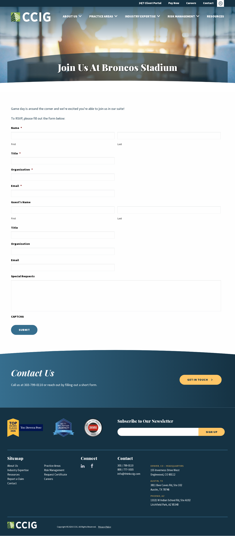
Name (16, 128)
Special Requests (23, 276)
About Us (12, 466)
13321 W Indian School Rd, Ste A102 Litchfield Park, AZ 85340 (170, 502)
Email (16, 186)
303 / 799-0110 (125, 465)
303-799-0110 (33, 385)
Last (120, 144)
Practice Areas (52, 466)
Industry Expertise (18, 470)
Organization (22, 169)
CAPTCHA (17, 317)
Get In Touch (197, 380)
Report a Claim (15, 479)
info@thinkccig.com (129, 474)
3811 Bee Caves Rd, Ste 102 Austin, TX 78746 (166, 487)
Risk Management (54, 470)
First (13, 144)
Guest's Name (20, 202)
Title (16, 153)
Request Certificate (55, 474)
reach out (53, 385)
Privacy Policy (104, 526)
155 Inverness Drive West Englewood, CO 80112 (165, 472)
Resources (13, 474)
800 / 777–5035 (126, 469)
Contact (12, 483)
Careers (48, 479)
